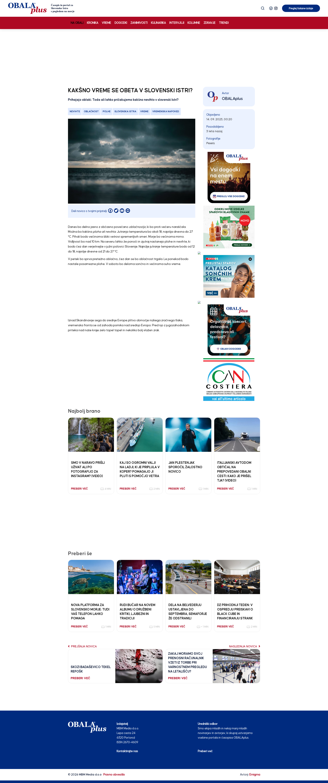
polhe (107, 111)
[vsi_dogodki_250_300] (229, 177)
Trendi (224, 23)
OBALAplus (232, 99)
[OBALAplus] (41, 8)
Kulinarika (158, 23)
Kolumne (194, 23)
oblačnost (91, 111)
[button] (271, 8)
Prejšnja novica (83, 646)
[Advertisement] (164, 57)
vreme (144, 111)
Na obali (77, 23)
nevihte (75, 111)
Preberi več (205, 751)
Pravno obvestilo (114, 774)
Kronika (92, 23)
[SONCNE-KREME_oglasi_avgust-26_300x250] (229, 276)
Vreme (106, 23)
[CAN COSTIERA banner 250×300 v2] (229, 379)
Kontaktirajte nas (127, 751)
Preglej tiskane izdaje (301, 8)
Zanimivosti (139, 23)
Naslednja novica (243, 646)
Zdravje (210, 23)
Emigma (254, 774)
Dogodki (121, 23)
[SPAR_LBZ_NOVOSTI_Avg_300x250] (229, 227)
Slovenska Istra (125, 111)
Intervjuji (176, 23)
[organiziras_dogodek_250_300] (229, 330)
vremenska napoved (165, 111)
